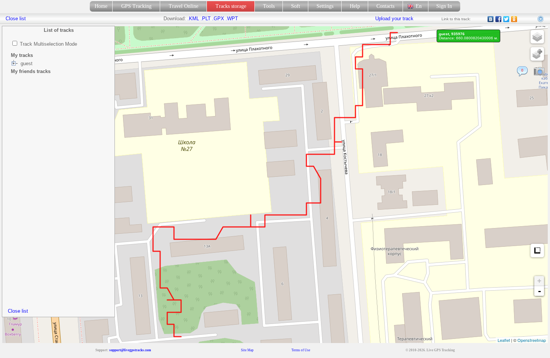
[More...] (541, 19)
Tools (269, 6)
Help (355, 6)
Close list (18, 311)
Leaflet (504, 340)
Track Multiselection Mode (48, 44)
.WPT (232, 18)
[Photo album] (539, 72)
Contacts (385, 6)
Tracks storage (231, 6)
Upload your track (394, 18)
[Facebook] (498, 19)
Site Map (247, 350)
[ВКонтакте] (491, 19)
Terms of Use (300, 350)
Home (101, 6)
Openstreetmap (531, 340)
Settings (325, 6)
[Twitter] (506, 19)
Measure (537, 250)
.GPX (218, 18)
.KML (193, 18)
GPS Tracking (136, 6)
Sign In (444, 6)
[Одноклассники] (514, 19)
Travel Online (183, 6)
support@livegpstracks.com (130, 350)
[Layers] (537, 36)
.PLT (206, 18)
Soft (295, 6)
